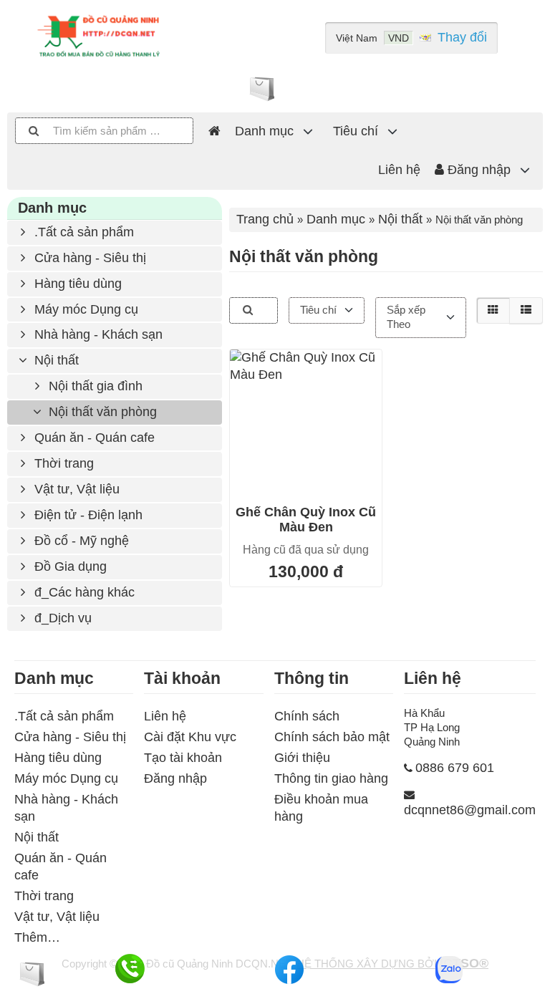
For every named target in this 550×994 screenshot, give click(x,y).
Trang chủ (265, 219)
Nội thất (55, 360)
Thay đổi (462, 37)
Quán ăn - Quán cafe (93, 437)
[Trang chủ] (214, 131)
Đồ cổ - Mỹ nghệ (80, 541)
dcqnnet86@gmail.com (470, 810)
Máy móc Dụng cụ (84, 309)
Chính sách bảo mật (332, 737)
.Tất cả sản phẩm (82, 232)
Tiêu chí (355, 131)
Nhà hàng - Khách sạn (97, 334)
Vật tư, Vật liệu (75, 489)
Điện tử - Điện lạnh (87, 515)
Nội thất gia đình (94, 386)
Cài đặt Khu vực (190, 737)
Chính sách (306, 716)
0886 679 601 (454, 768)
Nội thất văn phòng (101, 412)
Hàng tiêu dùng (76, 283)
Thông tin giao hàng (331, 778)
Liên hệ (399, 170)
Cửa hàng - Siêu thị (88, 258)
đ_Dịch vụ (61, 618)
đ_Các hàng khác (83, 592)
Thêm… (37, 937)
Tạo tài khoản (183, 758)
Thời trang (62, 463)
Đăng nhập (477, 170)
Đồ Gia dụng (69, 566)
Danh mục (264, 131)
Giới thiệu (302, 758)
